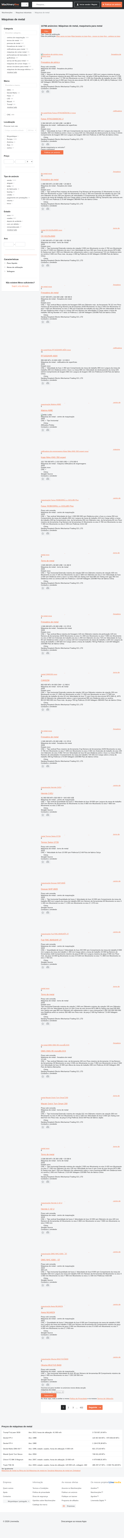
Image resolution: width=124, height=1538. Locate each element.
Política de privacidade (41, 1492)
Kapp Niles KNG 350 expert (53, 457)
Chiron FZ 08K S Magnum (13, 1460)
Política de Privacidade (78, 1398)
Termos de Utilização (105, 1398)
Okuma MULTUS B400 (51, 1365)
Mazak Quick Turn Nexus (12, 1454)
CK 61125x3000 (48, 236)
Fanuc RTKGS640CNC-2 (52, 119)
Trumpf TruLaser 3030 (11, 1432)
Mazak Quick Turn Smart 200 (54, 1104)
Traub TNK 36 (8, 1465)
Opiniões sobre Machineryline (44, 1500)
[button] (43, 91)
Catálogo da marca (40, 1505)
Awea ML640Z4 (48, 1312)
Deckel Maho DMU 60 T (12, 1449)
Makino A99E (47, 410)
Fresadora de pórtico (50, 62)
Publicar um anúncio (52, 152)
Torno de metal (47, 561)
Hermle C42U (47, 793)
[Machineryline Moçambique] (10, 4)
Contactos (7, 1496)
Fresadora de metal (49, 179)
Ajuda (5, 1492)
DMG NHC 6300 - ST (50, 1260)
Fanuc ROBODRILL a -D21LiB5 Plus (57, 506)
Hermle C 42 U (47, 1209)
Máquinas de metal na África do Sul (15, 1471)
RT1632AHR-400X (49, 356)
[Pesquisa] (34, 4)
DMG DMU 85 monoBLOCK (53, 1051)
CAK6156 (45, 680)
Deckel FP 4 (7, 1443)
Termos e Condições (40, 1488)
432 (81, 1407)
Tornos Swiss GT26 (50, 842)
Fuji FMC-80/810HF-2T (51, 940)
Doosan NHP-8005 (49, 889)
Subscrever (48, 1395)
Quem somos (8, 1488)
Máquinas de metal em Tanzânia (42, 1471)
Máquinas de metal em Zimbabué (68, 1471)
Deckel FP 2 (7, 1438)
